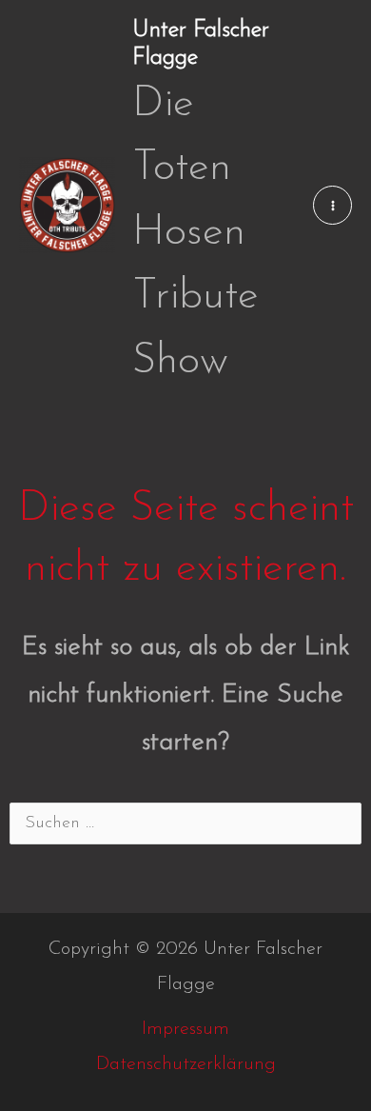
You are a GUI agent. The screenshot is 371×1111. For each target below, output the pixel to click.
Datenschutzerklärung (186, 1064)
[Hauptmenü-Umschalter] (332, 205)
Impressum (185, 1029)
